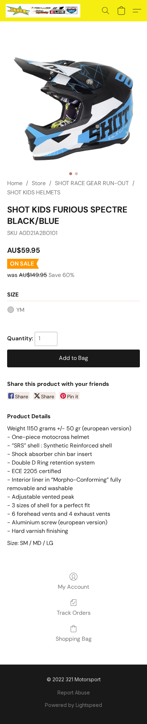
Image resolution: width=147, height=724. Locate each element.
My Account (73, 587)
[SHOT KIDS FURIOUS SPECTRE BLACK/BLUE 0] (73, 109)
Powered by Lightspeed (73, 705)
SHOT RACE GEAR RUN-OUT (92, 183)
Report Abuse (73, 692)
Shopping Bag (74, 638)
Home (14, 183)
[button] (45, 10)
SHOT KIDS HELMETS (33, 192)
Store (39, 183)
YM (20, 310)
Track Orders (74, 613)
